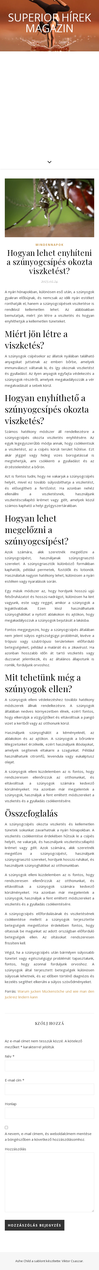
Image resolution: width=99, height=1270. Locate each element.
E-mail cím (14, 1080)
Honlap (11, 1103)
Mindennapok (50, 245)
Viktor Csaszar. (73, 1261)
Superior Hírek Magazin (49, 22)
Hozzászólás (15, 1148)
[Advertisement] (49, 103)
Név (9, 1056)
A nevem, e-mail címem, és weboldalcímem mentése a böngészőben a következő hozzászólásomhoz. (48, 1136)
